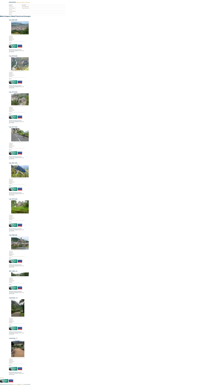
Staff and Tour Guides (12, 8)
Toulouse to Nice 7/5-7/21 (25, 8)
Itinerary (11, 37)
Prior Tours (10, 9)
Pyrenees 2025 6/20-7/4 (25, 6)
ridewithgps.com (12, 50)
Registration (10, 12)
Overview (11, 36)
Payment (10, 40)
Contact (10, 14)
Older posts (2, 377)
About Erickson (11, 6)
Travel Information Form (12, 11)
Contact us (20, 50)
